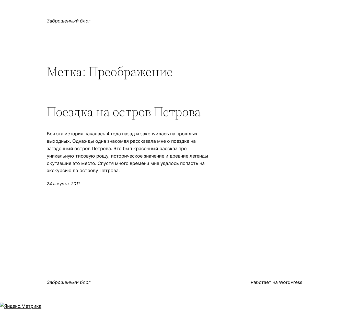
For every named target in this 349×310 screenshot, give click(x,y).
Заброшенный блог (68, 20)
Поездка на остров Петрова (124, 111)
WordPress (290, 282)
